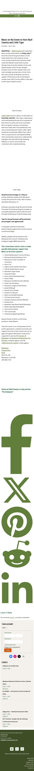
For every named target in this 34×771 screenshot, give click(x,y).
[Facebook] (11, 749)
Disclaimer (31, 768)
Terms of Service (29, 766)
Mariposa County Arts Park (5, 350)
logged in (12, 617)
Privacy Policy (30, 764)
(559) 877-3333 (4, 734)
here (12, 231)
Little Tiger (5, 116)
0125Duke (4, 46)
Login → (4, 628)
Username (7, 633)
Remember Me (10, 645)
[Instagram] (22, 749)
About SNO (30, 758)
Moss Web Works (24, 754)
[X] (17, 749)
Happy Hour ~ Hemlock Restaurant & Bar (15, 711)
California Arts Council (9, 343)
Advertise (31, 760)
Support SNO (30, 762)
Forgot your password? (12, 647)
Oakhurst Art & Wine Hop (10, 666)
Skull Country (17, 51)
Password (7, 639)
